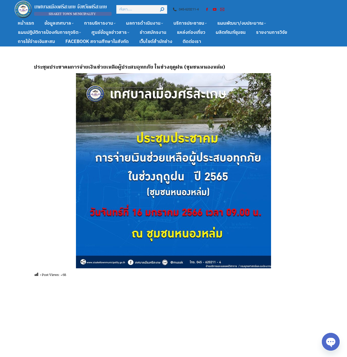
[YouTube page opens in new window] (214, 9)
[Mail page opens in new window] (222, 9)
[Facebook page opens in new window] (207, 9)
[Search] (162, 9)
